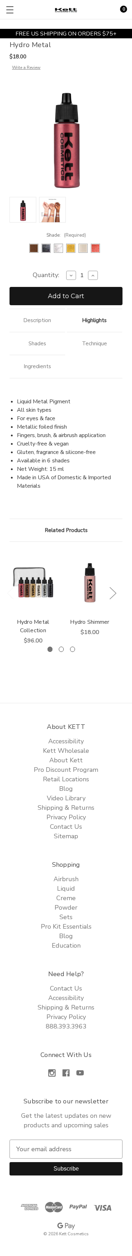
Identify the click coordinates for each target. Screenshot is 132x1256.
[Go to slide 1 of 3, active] (50, 649)
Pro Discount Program (66, 769)
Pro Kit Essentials (66, 926)
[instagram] (52, 1073)
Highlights (94, 320)
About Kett (66, 760)
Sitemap (66, 836)
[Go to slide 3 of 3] (72, 649)
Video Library (66, 798)
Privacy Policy (66, 817)
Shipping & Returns (66, 807)
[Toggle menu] (9, 9)
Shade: (66, 235)
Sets (66, 917)
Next (113, 593)
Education (66, 945)
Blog (66, 788)
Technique (94, 343)
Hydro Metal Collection (33, 626)
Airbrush (66, 879)
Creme (66, 898)
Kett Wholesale (66, 750)
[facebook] (66, 1073)
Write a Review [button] (26, 67)
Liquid (66, 888)
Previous (10, 593)
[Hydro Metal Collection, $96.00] (33, 582)
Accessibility (66, 741)
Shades (37, 343)
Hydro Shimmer (89, 622)
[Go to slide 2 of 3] (61, 649)
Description (37, 320)
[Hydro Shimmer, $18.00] (89, 582)
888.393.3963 (66, 1026)
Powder (66, 907)
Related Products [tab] (66, 530)
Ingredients (37, 366)
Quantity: (46, 275)
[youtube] (80, 1073)
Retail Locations (66, 779)
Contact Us (66, 826)
